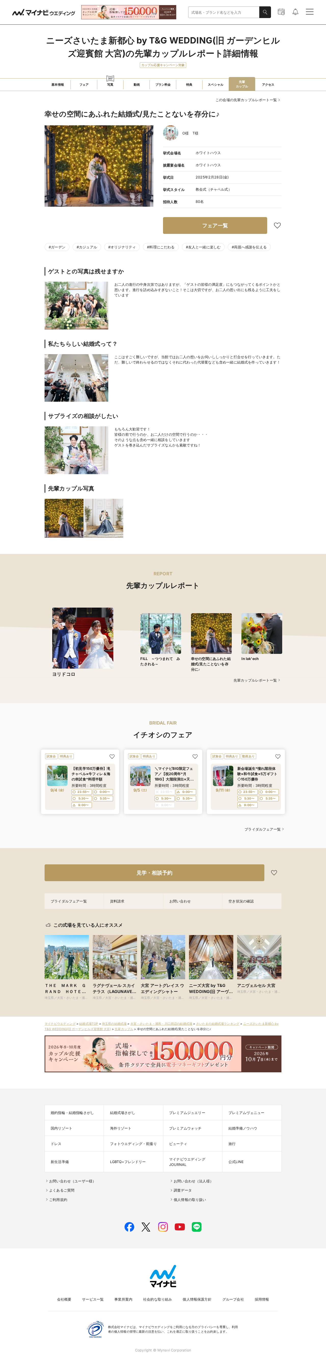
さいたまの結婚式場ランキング (217, 1024)
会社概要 (64, 1299)
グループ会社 (233, 1299)
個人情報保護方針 (197, 1299)
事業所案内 (123, 1299)
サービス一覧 (93, 1299)
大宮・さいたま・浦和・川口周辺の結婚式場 (161, 1024)
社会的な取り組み (157, 1299)
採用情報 (262, 1299)
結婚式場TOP (88, 1024)
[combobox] (223, 12)
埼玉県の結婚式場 (114, 1024)
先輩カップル (124, 1029)
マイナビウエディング (60, 1024)
